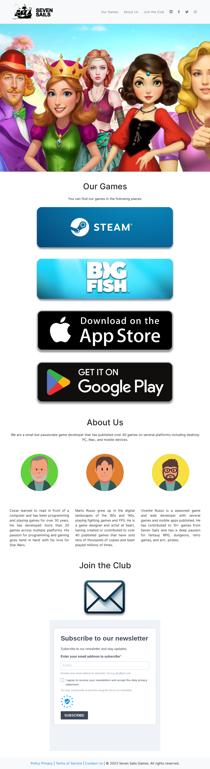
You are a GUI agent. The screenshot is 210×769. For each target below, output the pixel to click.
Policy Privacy (42, 763)
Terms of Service (69, 763)
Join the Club (154, 12)
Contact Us (94, 763)
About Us (131, 12)
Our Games (109, 12)
